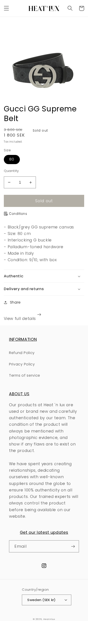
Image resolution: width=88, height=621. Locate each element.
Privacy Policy (22, 364)
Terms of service (24, 375)
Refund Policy (22, 352)
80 (11, 159)
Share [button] (15, 302)
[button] (6, 8)
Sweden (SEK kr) (41, 599)
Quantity (11, 170)
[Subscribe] (73, 546)
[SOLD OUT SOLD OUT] (44, 60)
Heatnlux (49, 619)
